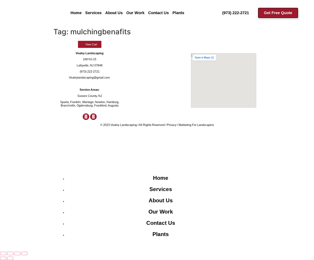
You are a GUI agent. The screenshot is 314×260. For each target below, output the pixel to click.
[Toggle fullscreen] (10, 253)
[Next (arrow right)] (10, 258)
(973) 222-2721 (90, 71)
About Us (114, 13)
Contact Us (158, 13)
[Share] (17, 253)
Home (76, 13)
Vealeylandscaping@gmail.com (89, 77)
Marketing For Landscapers (196, 124)
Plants (178, 13)
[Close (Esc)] (24, 253)
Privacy (171, 124)
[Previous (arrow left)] (3, 258)
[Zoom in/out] (3, 253)
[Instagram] (93, 116)
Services (93, 13)
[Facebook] (86, 116)
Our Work (135, 13)
